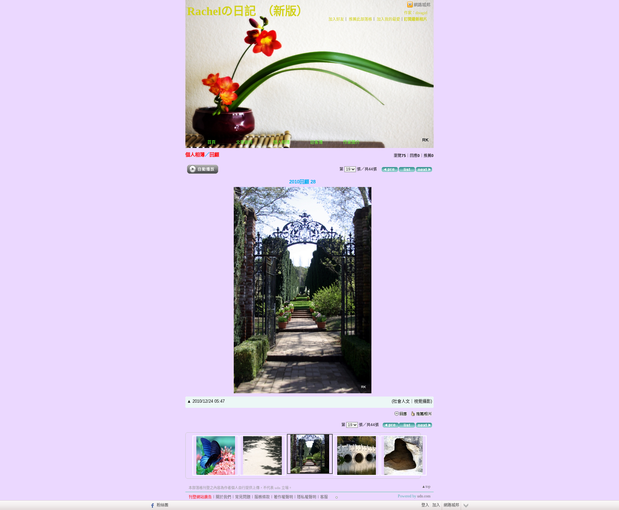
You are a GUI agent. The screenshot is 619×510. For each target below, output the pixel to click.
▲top (426, 486)
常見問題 (243, 497)
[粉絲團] (151, 505)
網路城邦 (422, 4)
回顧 (214, 154)
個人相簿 (281, 142)
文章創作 (244, 142)
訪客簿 (316, 142)
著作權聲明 (283, 497)
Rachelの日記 (221, 11)
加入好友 (336, 19)
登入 (425, 505)
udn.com (423, 496)
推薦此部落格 (360, 19)
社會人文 (401, 401)
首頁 (211, 142)
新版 (285, 11)
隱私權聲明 (306, 497)
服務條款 (262, 497)
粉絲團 (162, 505)
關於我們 (223, 497)
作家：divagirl (415, 13)
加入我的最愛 (388, 19)
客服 (324, 497)
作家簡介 (351, 142)
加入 (436, 505)
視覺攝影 (422, 401)
